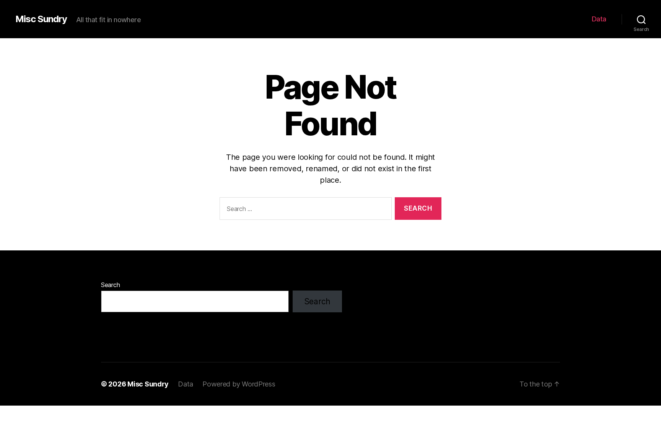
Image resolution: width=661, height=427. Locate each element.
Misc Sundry (41, 19)
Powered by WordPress (238, 384)
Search (110, 285)
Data (599, 19)
